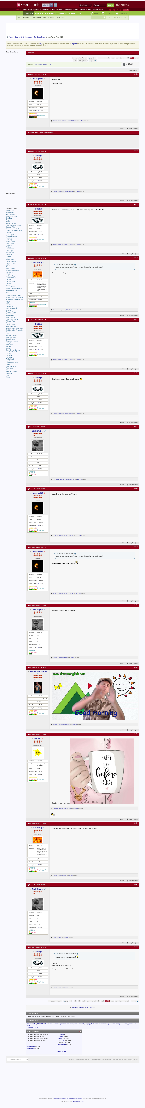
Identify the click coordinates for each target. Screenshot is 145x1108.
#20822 (136, 151)
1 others (79, 479)
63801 (131, 64)
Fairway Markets (11, 236)
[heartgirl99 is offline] (37, 93)
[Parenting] (120, 10)
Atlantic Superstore (12, 216)
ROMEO (55, 535)
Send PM (122, 128)
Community (36, 17)
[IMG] (60, 1038)
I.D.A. (8, 265)
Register (125, 5)
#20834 (136, 884)
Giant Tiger (9, 250)
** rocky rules (31, 1024)
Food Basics (10, 243)
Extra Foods (10, 234)
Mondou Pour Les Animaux (14, 297)
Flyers (52, 9)
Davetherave (66, 724)
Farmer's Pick (10, 241)
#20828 (136, 488)
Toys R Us (9, 361)
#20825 (136, 319)
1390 (136, 58)
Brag (96, 13)
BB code (61, 1034)
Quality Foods (10, 325)
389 (100, 58)
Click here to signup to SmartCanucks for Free (40, 132)
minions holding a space (107, 1024)
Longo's (8, 283)
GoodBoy (37, 262)
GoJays (38, 155)
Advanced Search (119, 18)
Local (109, 13)
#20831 (136, 667)
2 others (82, 120)
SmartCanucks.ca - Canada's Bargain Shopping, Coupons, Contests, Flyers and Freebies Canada (101, 1060)
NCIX (7, 303)
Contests (68, 9)
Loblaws (8, 279)
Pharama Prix (10, 314)
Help (118, 5)
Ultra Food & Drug (12, 363)
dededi (72, 657)
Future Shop (10, 249)
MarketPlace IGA (11, 290)
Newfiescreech (57, 120)
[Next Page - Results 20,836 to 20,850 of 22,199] (90, 60)
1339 (113, 58)
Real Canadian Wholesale (14, 330)
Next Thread (89, 1007)
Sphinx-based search (78, 1101)
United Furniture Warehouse (11, 367)
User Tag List (30, 52)
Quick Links (60, 17)
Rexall (8, 332)
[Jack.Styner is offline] (37, 446)
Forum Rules (61, 1051)
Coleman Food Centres (13, 229)
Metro (8, 294)
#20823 (136, 204)
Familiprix (9, 238)
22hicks (64, 120)
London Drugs (10, 281)
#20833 (136, 823)
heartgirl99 (38, 78)
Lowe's (8, 285)
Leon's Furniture (11, 278)
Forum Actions (48, 17)
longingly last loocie (91, 1024)
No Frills (8, 305)
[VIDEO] (61, 1040)
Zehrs (8, 375)
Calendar (26, 17)
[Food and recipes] (117, 10)
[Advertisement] (69, 141)
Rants (88, 9)
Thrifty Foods (10, 359)
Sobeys (8, 343)
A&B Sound (9, 211)
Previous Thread (78, 1007)
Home (25, 9)
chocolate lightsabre (59, 1024)
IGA (7, 267)
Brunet (8, 222)
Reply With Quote (133, 128)
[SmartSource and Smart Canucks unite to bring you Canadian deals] (15, 198)
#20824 (136, 258)
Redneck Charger (72, 120)
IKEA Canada (10, 269)
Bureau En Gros (11, 223)
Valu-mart (9, 370)
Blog (19, 13)
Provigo (8, 323)
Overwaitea (9, 306)
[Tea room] (110, 10)
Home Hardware (11, 261)
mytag (118, 1024)
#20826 (136, 373)
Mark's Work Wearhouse (14, 288)
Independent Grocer (12, 270)
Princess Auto (10, 321)
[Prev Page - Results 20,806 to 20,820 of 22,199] (94, 58)
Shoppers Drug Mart (12, 341)
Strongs (8, 348)
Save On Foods (11, 337)
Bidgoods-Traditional (12, 220)
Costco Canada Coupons (14, 231)
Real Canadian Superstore (14, 328)
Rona (7, 334)
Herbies (8, 256)
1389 (131, 58)
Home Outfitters (11, 263)
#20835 (136, 947)
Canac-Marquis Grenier (13, 225)
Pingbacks (31, 1046)
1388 (127, 58)
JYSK (8, 274)
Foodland (9, 245)
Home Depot (10, 260)
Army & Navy (10, 214)
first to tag (70, 1024)
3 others (78, 244)
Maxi (7, 292)
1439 (84, 60)
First (91, 58)
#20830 (136, 605)
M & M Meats (10, 287)
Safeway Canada (11, 335)
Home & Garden (97, 9)
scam (125, 1024)
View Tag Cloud (32, 1027)
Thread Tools (133, 70)
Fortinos (8, 247)
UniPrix (8, 364)
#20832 (136, 734)
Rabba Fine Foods (12, 326)
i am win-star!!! (79, 1024)
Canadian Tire (10, 227)
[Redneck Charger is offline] (37, 688)
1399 (79, 60)
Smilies (60, 1036)
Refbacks (30, 1048)
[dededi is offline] (37, 753)
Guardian (9, 254)
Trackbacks (62, 1044)
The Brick (9, 355)
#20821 (136, 74)
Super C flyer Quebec (13, 350)
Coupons (45, 9)
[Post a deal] (126, 10)
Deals (30, 9)
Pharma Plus (10, 315)
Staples (8, 346)
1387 (122, 58)
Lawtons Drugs (11, 276)
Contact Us (71, 1060)
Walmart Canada (11, 372)
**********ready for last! (44, 1024)
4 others (78, 191)
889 (104, 58)
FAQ (19, 17)
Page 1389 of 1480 (80, 58)
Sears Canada (10, 339)
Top (79, 13)
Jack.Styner (37, 431)
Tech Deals (37, 9)
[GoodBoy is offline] (37, 274)
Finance (75, 9)
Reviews (82, 9)
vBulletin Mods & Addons (75, 1098)
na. (122, 1024)
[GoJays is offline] (37, 167)
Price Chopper (10, 317)
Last (94, 61)
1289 (108, 58)
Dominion (9, 232)
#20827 (136, 426)
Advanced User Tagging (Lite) (61, 1098)
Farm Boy (9, 240)
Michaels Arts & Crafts (13, 296)
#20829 (136, 547)
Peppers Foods (11, 312)
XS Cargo (9, 373)
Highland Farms (11, 258)
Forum (28, 13)
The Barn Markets (12, 352)
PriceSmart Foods (12, 319)
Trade (123, 13)
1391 (75, 60)
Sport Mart (9, 344)
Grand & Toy (10, 252)
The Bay (8, 353)
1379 (117, 58)
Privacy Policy (131, 1060)
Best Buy (9, 218)
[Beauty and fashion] (114, 10)
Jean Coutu (9, 272)
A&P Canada (10, 212)
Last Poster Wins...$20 (42, 64)
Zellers (8, 377)
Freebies (60, 9)
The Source (9, 357)
